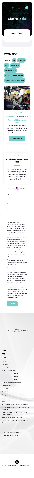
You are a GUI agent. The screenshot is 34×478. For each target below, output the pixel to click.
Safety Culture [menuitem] (6, 395)
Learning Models (17, 113)
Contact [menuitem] (4, 398)
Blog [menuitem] (3, 401)
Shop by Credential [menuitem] (8, 370)
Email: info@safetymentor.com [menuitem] (11, 432)
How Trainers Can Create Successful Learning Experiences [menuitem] (16, 422)
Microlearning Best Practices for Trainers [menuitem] (15, 404)
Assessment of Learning (14, 80)
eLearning (15, 65)
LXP (6, 65)
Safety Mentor (10, 116)
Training (21, 60)
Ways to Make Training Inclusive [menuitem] (12, 418)
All (14, 60)
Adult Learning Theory (14, 75)
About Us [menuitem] (5, 364)
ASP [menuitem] (15, 370)
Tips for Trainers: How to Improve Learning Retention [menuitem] (15, 408)
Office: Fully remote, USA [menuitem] (10, 435)
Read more (16, 138)
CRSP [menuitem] (16, 376)
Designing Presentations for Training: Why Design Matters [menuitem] (15, 413)
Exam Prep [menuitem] (5, 367)
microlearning (10, 70)
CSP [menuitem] (15, 379)
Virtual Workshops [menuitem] (7, 389)
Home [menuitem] (4, 361)
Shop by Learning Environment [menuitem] (11, 382)
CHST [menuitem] (16, 373)
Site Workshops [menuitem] (7, 392)
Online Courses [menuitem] (6, 385)
